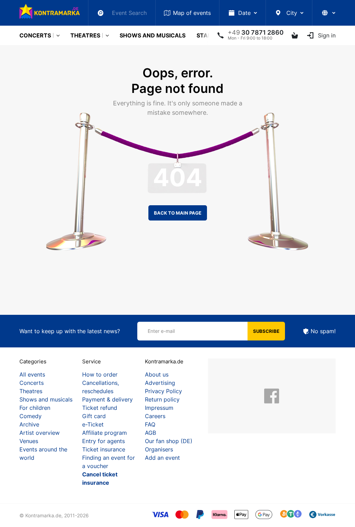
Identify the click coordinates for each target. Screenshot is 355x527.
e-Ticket (93, 424)
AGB (150, 432)
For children (34, 407)
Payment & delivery (107, 399)
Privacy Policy (163, 391)
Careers (155, 416)
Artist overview (39, 432)
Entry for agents (103, 441)
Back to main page (177, 213)
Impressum (159, 407)
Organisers (159, 449)
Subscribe (266, 331)
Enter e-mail (161, 331)
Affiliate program (104, 432)
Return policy (162, 399)
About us (156, 374)
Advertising (160, 382)
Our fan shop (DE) (168, 441)
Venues (28, 441)
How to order (100, 374)
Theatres (85, 35)
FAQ (150, 424)
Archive (29, 424)
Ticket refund (99, 407)
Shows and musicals (152, 35)
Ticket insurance (103, 449)
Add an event (162, 457)
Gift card (94, 416)
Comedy (30, 416)
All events (32, 374)
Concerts (35, 35)
